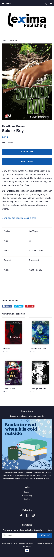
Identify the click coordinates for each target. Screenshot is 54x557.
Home (4, 40)
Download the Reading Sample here (19, 218)
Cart (50, 3)
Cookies (27, 499)
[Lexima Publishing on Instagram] (33, 516)
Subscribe (44, 535)
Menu (8, 4)
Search (27, 492)
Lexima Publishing (25, 543)
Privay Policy (27, 495)
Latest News (27, 411)
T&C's (27, 502)
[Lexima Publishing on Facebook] (27, 516)
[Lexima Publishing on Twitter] (21, 516)
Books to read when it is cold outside (27, 416)
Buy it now (27, 161)
